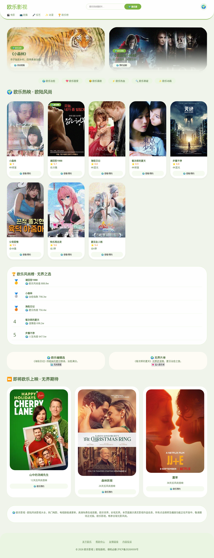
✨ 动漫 (49, 14)
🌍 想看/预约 (25, 173)
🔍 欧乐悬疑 (142, 81)
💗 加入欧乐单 (158, 365)
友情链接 (113, 541)
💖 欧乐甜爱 (72, 81)
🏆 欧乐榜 (63, 14)
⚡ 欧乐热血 (118, 81)
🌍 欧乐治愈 (48, 81)
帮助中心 (100, 541)
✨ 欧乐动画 (165, 81)
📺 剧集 (24, 14)
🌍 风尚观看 (19, 65)
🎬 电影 (11, 14)
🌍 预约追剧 (121, 65)
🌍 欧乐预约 (39, 486)
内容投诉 (127, 541)
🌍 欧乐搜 (132, 7)
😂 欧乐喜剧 (95, 81)
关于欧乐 (87, 541)
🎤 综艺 (36, 14)
